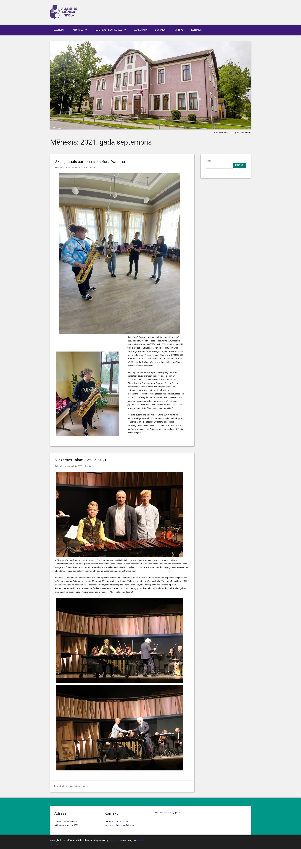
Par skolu (77, 30)
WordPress (114, 840)
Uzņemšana (140, 30)
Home (217, 132)
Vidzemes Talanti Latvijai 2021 (80, 460)
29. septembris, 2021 (73, 167)
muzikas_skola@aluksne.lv (124, 825)
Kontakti (196, 30)
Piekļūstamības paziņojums (167, 812)
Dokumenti (161, 30)
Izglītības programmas (108, 30)
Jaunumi (59, 30)
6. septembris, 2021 (73, 466)
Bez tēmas (90, 167)
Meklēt (208, 161)
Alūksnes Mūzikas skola (77, 786)
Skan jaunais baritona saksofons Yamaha (90, 161)
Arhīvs (179, 30)
